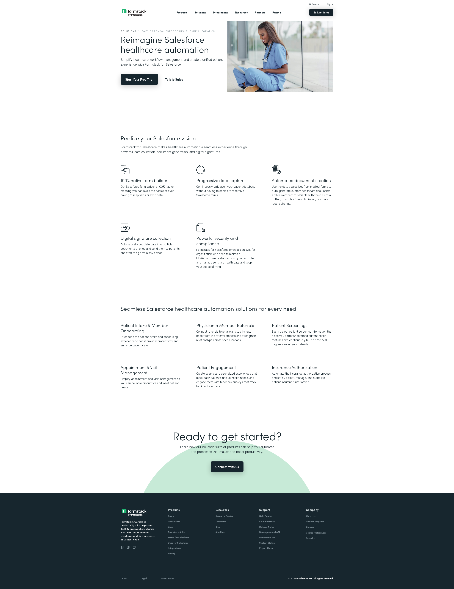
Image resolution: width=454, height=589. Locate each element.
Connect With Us (227, 466)
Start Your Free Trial (139, 79)
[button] (182, 12)
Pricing (276, 12)
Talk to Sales (321, 12)
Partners (260, 12)
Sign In (330, 4)
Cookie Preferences (316, 532)
